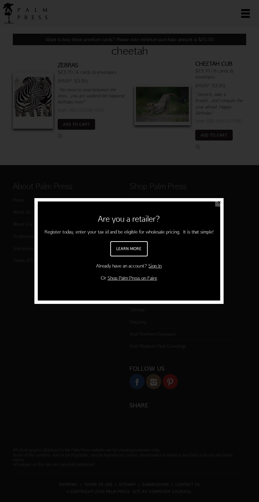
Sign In (155, 266)
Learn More (129, 248)
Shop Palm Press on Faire (132, 278)
